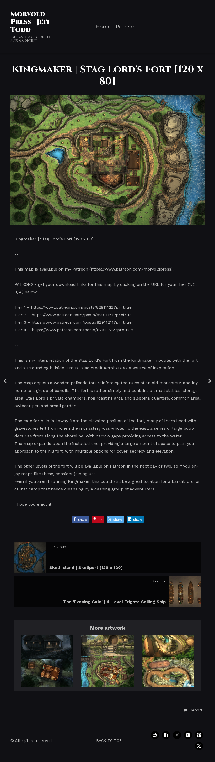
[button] (193, 710)
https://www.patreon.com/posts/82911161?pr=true (81, 314)
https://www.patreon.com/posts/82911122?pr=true (81, 307)
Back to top (109, 740)
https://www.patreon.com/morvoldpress (131, 269)
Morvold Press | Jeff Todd (30, 22)
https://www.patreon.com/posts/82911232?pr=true (82, 329)
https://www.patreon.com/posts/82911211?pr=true (81, 322)
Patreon (126, 27)
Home (103, 27)
